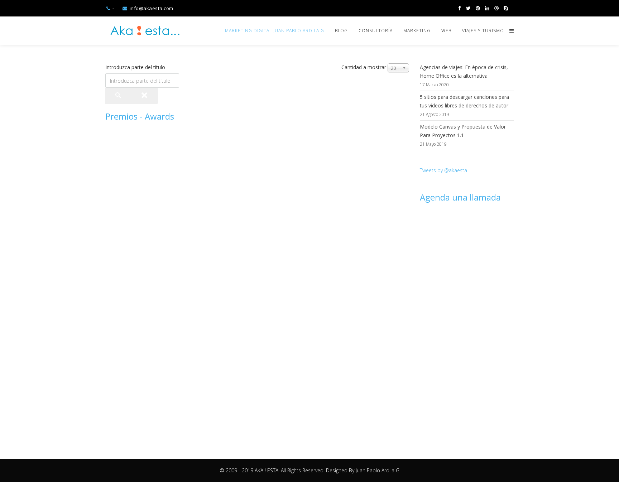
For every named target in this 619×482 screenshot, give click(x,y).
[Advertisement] (467, 321)
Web (446, 31)
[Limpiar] (144, 96)
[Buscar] (118, 96)
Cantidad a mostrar (363, 67)
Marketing (417, 31)
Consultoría (376, 31)
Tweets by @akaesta (443, 170)
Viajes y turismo (483, 31)
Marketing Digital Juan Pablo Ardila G (274, 31)
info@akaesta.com (151, 8)
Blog (341, 31)
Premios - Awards (139, 116)
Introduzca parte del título (136, 67)
